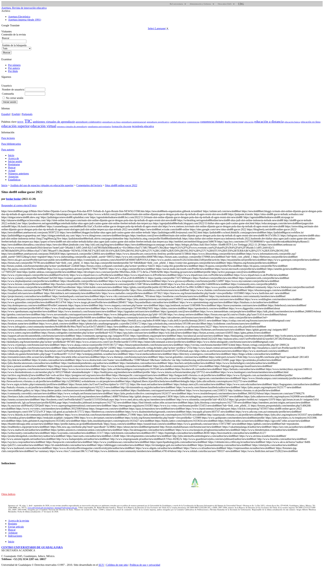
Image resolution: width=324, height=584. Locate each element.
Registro (12, 523)
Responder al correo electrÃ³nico (19, 205)
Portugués (27, 114)
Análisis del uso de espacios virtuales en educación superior (41, 185)
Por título (13, 71)
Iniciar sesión (15, 161)
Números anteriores (18, 173)
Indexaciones (15, 535)
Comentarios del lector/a (89, 185)
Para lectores (8, 138)
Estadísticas (14, 179)
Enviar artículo (16, 526)
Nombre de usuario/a (13, 89)
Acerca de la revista (18, 520)
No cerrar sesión (14, 98)
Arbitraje (13, 532)
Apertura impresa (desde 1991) (24, 19)
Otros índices (8, 494)
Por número (14, 65)
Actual (11, 170)
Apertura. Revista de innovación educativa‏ (24, 7)
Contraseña (8, 93)
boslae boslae (13, 198)
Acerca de (13, 158)
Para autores (7, 149)
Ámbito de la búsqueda (14, 45)
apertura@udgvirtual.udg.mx (66, 508)
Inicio (11, 155)
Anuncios (13, 176)
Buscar (12, 167)
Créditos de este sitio (117, 564)
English (16, 114)
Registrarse (14, 164)
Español (5, 114)
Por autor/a (14, 68)
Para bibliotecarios (11, 143)
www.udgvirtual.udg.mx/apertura (40, 508)
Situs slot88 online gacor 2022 (121, 185)
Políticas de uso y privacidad (145, 564)
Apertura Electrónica (19, 16)
